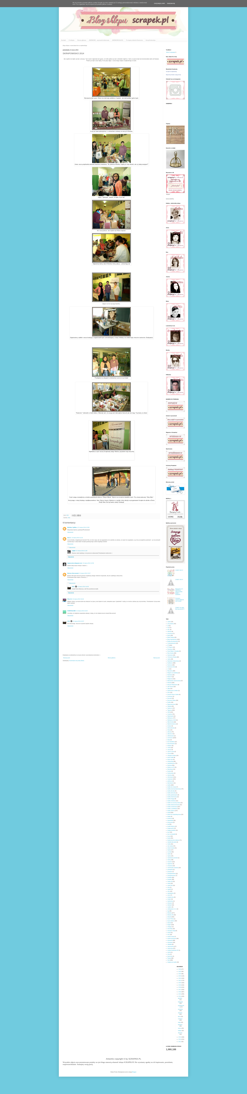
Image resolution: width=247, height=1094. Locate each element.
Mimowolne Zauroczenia (173, 680)
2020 (179, 982)
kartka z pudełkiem (172, 808)
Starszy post (156, 658)
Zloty (69, 517)
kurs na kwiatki (171, 834)
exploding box (171, 763)
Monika (169, 682)
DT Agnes (170, 647)
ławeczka (169, 956)
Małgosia (169, 678)
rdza (168, 887)
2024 (179, 973)
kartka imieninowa (172, 797)
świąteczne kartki (171, 962)
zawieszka (170, 948)
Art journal (170, 633)
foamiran (169, 765)
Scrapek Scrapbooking (171, 71)
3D (168, 627)
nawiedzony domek (172, 858)
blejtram (169, 745)
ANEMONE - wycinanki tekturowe (99, 40)
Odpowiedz (70, 532)
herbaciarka (170, 773)
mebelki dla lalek (171, 842)
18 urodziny (170, 623)
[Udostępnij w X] (76, 515)
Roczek (169, 698)
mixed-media (170, 848)
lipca (179, 1016)
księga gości (170, 828)
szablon (169, 907)
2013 (179, 1037)
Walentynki (170, 716)
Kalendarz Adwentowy (173, 661)
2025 (179, 971)
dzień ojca (170, 759)
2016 (179, 991)
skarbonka (170, 901)
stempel (169, 905)
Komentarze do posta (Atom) (76, 660)
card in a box (170, 751)
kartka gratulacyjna (172, 795)
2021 (179, 980)
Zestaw (169, 726)
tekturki (169, 917)
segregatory (170, 893)
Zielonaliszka (170, 728)
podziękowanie (171, 875)
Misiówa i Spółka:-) (72, 527)
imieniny (169, 775)
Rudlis (169, 702)
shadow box (170, 897)
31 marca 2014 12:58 (88, 563)
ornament (169, 865)
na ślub (169, 852)
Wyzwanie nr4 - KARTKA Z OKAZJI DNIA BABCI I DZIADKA (179, 591)
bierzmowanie (171, 743)
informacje (170, 777)
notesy (169, 859)
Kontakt (63, 40)
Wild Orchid (170, 722)
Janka (169, 659)
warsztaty (169, 928)
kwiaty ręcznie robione (173, 840)
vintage (169, 926)
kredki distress (171, 826)
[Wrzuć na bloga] (75, 515)
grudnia (180, 998)
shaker (169, 899)
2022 (179, 978)
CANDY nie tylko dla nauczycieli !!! (179, 608)
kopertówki (170, 820)
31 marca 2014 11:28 (81, 550)
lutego (180, 1030)
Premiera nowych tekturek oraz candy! (179, 600)
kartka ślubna (170, 810)
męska (169, 850)
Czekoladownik (171, 643)
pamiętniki (170, 869)
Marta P (169, 676)
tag (168, 911)
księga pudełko (171, 830)
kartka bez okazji (171, 787)
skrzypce (169, 903)
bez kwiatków (170, 741)
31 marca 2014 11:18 (77, 537)
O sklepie (71, 40)
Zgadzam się (171, 3)
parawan (169, 871)
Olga (168, 688)
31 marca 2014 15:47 (85, 573)
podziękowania (171, 873)
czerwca (180, 1018)
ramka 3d (169, 881)
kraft (168, 824)
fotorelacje (170, 769)
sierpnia (180, 1013)
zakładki (169, 944)
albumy (169, 732)
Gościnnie (170, 655)
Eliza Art (69, 599)
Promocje (169, 696)
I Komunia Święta (172, 657)
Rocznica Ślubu (171, 700)
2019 (179, 985)
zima (168, 954)
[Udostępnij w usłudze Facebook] (78, 515)
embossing (170, 761)
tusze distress (171, 921)
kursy (168, 836)
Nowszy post (66, 658)
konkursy (169, 818)
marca (180, 1028)
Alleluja (169, 631)
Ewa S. (69, 537)
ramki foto (170, 885)
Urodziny (169, 714)
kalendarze (170, 783)
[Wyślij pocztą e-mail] (73, 515)
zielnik (169, 952)
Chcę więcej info (159, 3)
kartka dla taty (171, 791)
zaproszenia (170, 946)
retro (168, 891)
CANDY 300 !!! (179, 579)
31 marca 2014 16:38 (83, 586)
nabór (168, 854)
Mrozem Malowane (172, 684)
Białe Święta (170, 637)
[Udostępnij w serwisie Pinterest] (80, 515)
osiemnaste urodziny (172, 867)
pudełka (169, 877)
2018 (179, 987)
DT (168, 645)
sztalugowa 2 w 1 (171, 909)
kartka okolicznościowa (173, 804)
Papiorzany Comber (172, 690)
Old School (170, 686)
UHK (168, 712)
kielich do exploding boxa (174, 814)
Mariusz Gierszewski (73, 573)
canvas (169, 749)
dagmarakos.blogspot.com (74, 563)
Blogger (134, 1072)
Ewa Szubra (170, 653)
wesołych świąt (171, 930)
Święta (169, 958)
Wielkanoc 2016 (171, 720)
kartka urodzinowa (172, 806)
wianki (169, 932)
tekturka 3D (170, 915)
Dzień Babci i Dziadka (173, 651)
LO (168, 669)
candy (169, 747)
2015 (179, 994)
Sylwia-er (169, 708)
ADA (73, 586)
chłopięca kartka (171, 755)
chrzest (169, 753)
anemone (169, 737)
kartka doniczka (171, 793)
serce (168, 895)
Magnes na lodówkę (172, 672)
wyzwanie (170, 942)
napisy (169, 856)
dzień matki (170, 757)
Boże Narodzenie (172, 639)
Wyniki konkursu (171, 724)
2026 (179, 969)
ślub (168, 960)
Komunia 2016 (171, 667)
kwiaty (169, 838)
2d (168, 625)
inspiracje (170, 779)
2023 (179, 976)
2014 (179, 996)
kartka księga (170, 798)
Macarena (170, 671)
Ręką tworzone (171, 704)
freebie (169, 771)
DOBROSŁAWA (71, 611)
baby (168, 739)
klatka (168, 816)
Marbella (169, 675)
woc (168, 934)
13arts (169, 621)
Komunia (169, 665)
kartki (168, 812)
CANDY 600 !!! (179, 570)
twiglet (74, 550)
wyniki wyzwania (171, 938)
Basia (168, 635)
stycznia (180, 1032)
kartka (169, 785)
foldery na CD (171, 767)
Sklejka (169, 706)
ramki (168, 883)
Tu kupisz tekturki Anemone (134, 40)
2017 (179, 989)
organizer (169, 863)
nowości (169, 861)
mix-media (170, 846)
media (169, 844)
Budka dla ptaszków (172, 641)
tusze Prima (170, 919)
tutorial (169, 922)
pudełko (169, 879)
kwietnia (180, 1024)
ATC (168, 629)
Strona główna (81, 40)
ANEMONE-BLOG (117, 40)
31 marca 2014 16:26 (78, 599)
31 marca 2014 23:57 (78, 621)
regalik (169, 889)
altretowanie (170, 736)
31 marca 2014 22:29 (82, 611)
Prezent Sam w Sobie (173, 694)
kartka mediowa (171, 800)
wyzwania (170, 940)
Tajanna (169, 710)
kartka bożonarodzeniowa (174, 789)
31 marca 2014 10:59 (83, 527)
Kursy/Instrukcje (150, 40)
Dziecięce (170, 649)
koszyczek (170, 822)
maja (179, 1022)
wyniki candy (170, 936)
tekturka (169, 913)
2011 (179, 1041)
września (180, 1009)
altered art (170, 733)
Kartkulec (169, 663)
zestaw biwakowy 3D (172, 950)
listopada (180, 1002)
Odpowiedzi (72, 547)
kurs (168, 832)
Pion (168, 692)
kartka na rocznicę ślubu (173, 802)
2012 (179, 1039)
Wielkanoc (170, 718)
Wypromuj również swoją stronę (173, 74)
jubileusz (169, 781)
